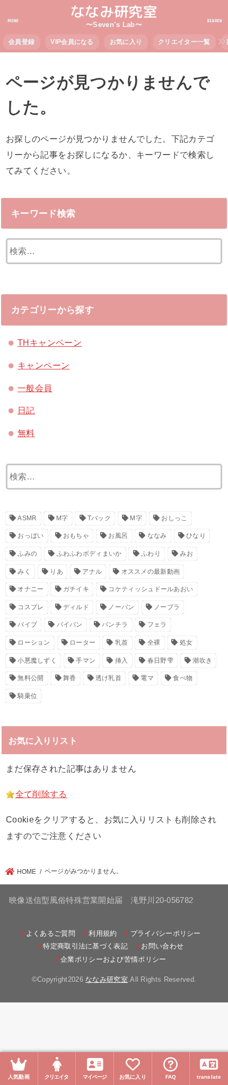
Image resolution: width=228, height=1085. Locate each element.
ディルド (76, 607)
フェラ (157, 624)
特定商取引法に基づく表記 (85, 946)
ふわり (151, 553)
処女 (186, 642)
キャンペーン (43, 365)
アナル (92, 571)
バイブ (27, 624)
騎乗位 (27, 696)
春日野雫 (160, 660)
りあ (56, 571)
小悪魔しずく (37, 660)
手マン (85, 660)
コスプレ (30, 607)
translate (209, 1077)
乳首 (121, 642)
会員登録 (21, 42)
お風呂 (118, 535)
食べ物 (182, 678)
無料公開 (30, 678)
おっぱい (30, 535)
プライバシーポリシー (165, 933)
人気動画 (19, 1077)
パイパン (70, 624)
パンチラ (115, 624)
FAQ (171, 1077)
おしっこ (174, 518)
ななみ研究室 (114, 12)
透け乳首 (108, 678)
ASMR (27, 518)
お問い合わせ (162, 946)
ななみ (157, 535)
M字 (62, 518)
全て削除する (41, 794)
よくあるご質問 (50, 933)
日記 (26, 410)
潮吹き (202, 660)
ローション (33, 642)
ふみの (27, 553)
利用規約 (103, 933)
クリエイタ (56, 1077)
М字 (136, 518)
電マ (147, 678)
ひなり (196, 535)
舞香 (69, 678)
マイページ (95, 1077)
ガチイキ (76, 589)
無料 (26, 433)
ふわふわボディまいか (89, 553)
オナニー (30, 589)
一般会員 (34, 388)
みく (24, 571)
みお (186, 553)
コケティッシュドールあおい (150, 589)
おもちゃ (76, 535)
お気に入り (126, 42)
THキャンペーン (49, 342)
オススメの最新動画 (150, 571)
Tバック (99, 518)
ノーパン (121, 607)
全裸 (154, 642)
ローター (82, 642)
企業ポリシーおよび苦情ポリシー (113, 959)
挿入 (121, 660)
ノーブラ (167, 607)
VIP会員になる (71, 42)
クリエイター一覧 (184, 42)
